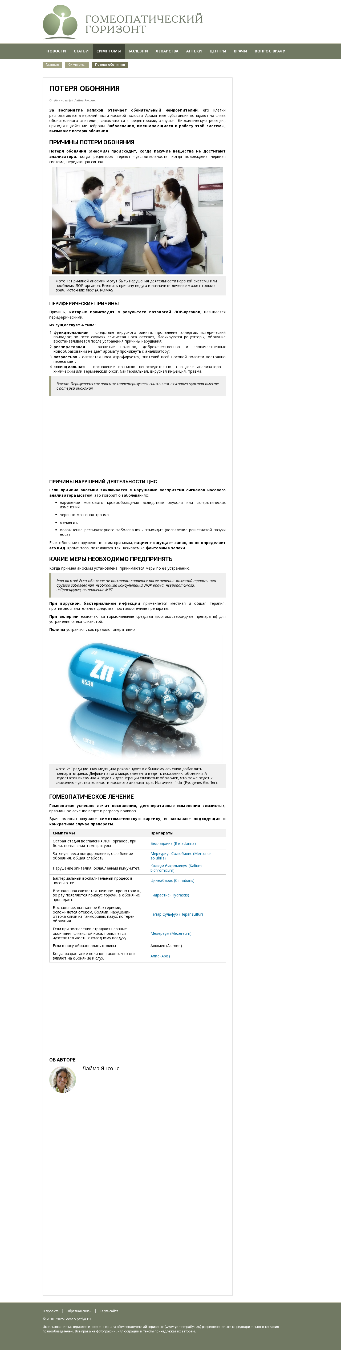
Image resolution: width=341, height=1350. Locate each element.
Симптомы (76, 65)
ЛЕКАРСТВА (167, 50)
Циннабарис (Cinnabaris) (172, 880)
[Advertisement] (137, 436)
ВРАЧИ (240, 50)
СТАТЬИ (81, 50)
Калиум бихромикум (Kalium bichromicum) (176, 868)
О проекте (51, 1311)
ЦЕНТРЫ (218, 50)
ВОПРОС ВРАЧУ (270, 50)
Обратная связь (79, 1311)
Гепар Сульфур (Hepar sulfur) (177, 914)
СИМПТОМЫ (108, 50)
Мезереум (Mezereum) (171, 933)
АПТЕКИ (194, 50)
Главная (52, 65)
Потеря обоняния (110, 65)
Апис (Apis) (160, 955)
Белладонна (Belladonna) (173, 843)
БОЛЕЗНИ (138, 50)
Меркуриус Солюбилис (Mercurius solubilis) (181, 856)
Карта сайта (109, 1311)
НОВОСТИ (56, 50)
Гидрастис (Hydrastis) (170, 895)
